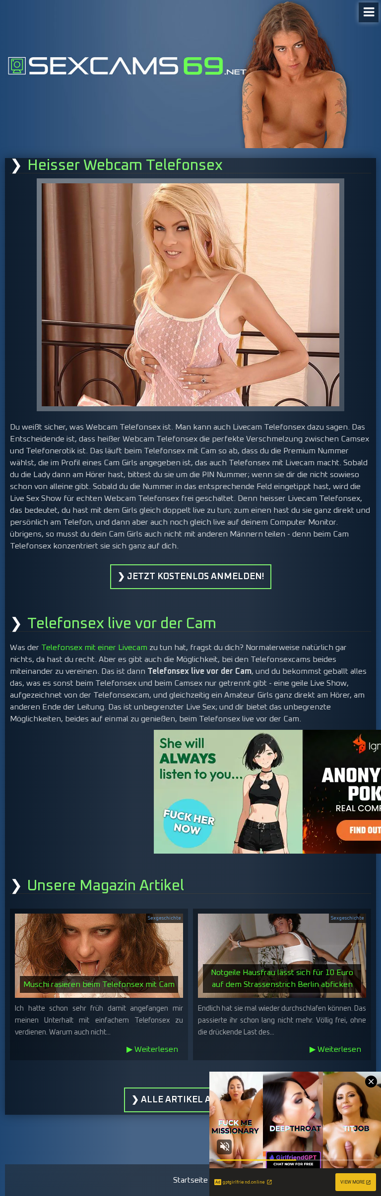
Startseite (190, 1180)
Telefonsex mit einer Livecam (94, 648)
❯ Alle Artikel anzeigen (190, 1099)
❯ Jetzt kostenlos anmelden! (191, 576)
